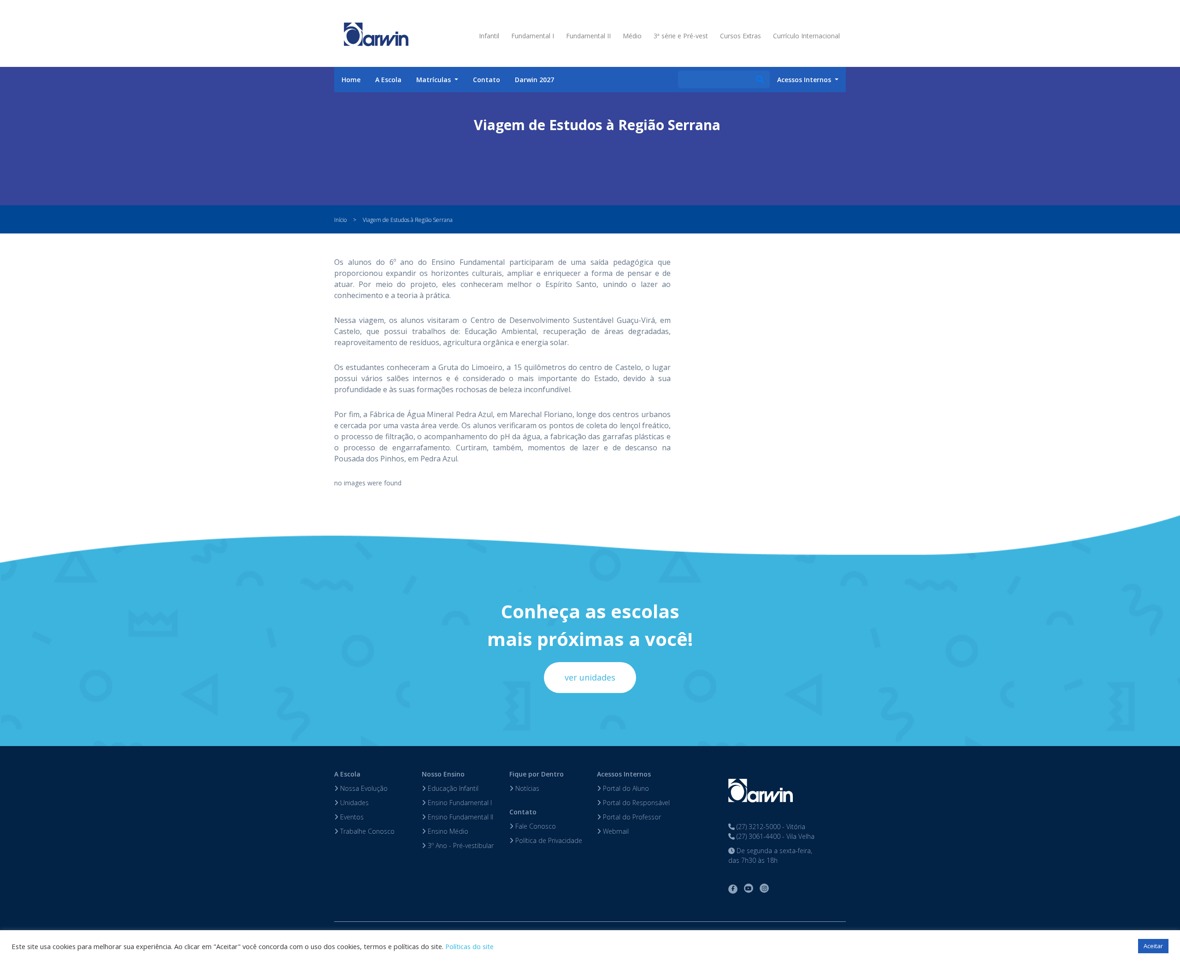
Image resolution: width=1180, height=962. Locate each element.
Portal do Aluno (625, 788)
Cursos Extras (740, 35)
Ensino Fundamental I (459, 802)
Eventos (351, 817)
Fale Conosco (534, 826)
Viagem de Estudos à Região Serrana (408, 220)
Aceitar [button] (1153, 946)
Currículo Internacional (806, 35)
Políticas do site (469, 946)
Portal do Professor (631, 817)
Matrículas (434, 79)
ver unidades (590, 677)
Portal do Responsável (635, 802)
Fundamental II (588, 35)
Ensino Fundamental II (459, 817)
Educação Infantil (452, 788)
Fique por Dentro (536, 774)
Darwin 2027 (534, 79)
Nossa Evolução (363, 788)
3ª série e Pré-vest (681, 35)
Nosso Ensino (443, 774)
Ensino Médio (447, 831)
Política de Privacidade (547, 840)
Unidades (353, 802)
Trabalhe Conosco (366, 831)
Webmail (615, 831)
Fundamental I (532, 35)
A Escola (388, 79)
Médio (632, 35)
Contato (486, 79)
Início (340, 220)
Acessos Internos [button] (805, 79)
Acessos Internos (624, 774)
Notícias (526, 788)
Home (351, 79)
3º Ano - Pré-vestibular (460, 845)
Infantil (489, 35)
